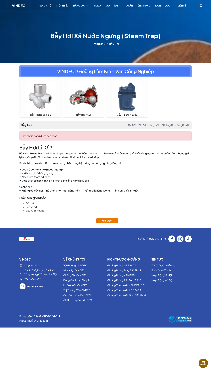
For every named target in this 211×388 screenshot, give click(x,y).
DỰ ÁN (129, 5)
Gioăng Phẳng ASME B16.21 (123, 275)
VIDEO (97, 5)
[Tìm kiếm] (201, 6)
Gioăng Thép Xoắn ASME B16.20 (125, 285)
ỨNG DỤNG (143, 5)
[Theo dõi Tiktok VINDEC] (188, 238)
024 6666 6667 (32, 279)
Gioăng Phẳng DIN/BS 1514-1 (124, 270)
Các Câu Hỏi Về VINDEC (77, 295)
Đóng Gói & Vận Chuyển (77, 280)
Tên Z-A (142, 125)
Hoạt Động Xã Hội (161, 275)
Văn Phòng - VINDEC (75, 265)
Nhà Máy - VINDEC (74, 270)
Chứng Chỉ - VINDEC (75, 275)
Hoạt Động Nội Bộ (161, 280)
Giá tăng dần (167, 125)
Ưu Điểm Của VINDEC (75, 285)
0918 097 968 (35, 286)
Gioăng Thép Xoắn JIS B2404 (124, 290)
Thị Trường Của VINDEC (76, 290)
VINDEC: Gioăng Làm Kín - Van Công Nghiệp (105, 71)
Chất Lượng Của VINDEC (77, 300)
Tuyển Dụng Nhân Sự (163, 265)
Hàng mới (154, 125)
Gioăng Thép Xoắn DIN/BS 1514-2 (126, 295)
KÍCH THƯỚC (162, 5)
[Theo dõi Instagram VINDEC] (180, 238)
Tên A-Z (132, 125)
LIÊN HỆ (182, 5)
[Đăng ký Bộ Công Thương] (180, 319)
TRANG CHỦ (44, 5)
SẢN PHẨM (112, 5)
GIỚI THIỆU (62, 5)
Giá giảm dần (183, 125)
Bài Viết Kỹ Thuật (161, 270)
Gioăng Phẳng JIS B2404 (121, 265)
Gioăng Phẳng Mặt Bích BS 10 (124, 280)
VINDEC (18, 5)
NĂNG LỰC (79, 5)
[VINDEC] (26, 238)
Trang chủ (98, 43)
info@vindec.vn (32, 265)
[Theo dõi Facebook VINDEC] (171, 238)
